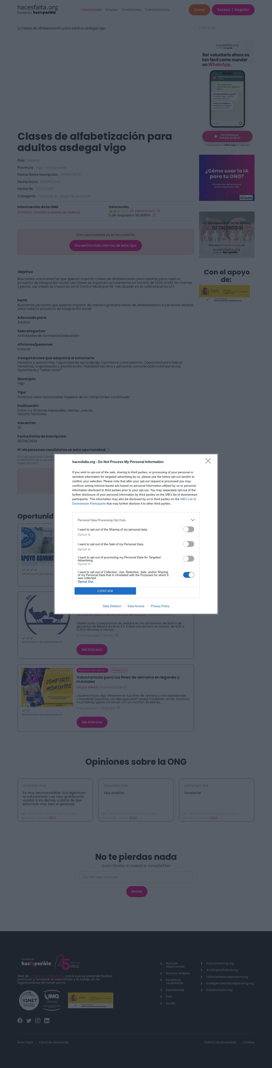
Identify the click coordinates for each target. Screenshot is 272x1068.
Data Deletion (112, 606)
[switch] (188, 529)
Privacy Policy (160, 606)
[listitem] (136, 520)
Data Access (136, 606)
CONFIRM (105, 591)
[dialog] (136, 534)
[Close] (209, 462)
